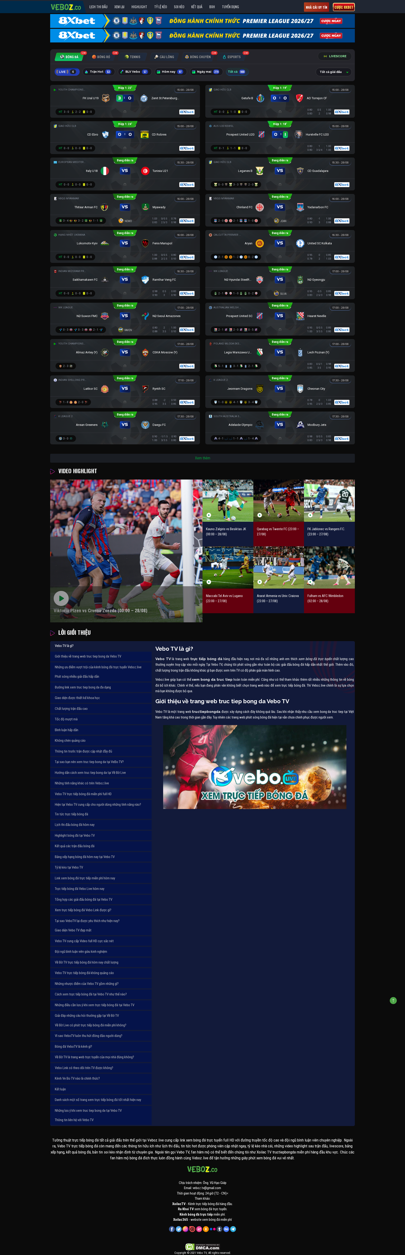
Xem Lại (119, 6)
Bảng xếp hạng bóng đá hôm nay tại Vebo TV (85, 857)
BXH (212, 6)
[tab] (69, 56)
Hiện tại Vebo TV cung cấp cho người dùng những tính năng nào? (98, 804)
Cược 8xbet (343, 7)
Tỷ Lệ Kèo (160, 6)
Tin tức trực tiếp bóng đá (71, 814)
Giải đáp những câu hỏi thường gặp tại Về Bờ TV (87, 1015)
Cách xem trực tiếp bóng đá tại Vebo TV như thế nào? (91, 994)
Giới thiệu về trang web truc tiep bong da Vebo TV (88, 656)
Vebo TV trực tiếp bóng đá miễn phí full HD (83, 794)
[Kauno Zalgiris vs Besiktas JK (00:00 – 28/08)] (227, 501)
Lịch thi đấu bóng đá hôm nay (74, 825)
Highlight (139, 6)
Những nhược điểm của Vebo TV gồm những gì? (87, 984)
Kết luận (60, 1089)
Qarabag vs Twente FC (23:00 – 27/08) (278, 532)
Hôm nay (172, 72)
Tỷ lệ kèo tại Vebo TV (69, 867)
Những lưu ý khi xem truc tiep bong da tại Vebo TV (88, 1110)
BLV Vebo (135, 72)
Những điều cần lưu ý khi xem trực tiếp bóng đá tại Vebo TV (94, 1005)
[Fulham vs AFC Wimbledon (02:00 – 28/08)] (329, 567)
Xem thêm (202, 458)
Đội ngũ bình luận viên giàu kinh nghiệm (81, 951)
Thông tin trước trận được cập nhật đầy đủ (83, 751)
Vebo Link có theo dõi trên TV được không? (84, 1068)
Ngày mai (207, 72)
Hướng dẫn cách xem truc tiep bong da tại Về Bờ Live (90, 773)
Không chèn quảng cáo (70, 740)
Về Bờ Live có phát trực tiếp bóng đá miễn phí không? (90, 1025)
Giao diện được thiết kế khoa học (77, 698)
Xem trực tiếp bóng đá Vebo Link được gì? (83, 910)
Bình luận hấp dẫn (66, 730)
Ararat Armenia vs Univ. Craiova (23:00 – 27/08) (278, 598)
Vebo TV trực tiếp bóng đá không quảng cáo (84, 973)
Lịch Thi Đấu (98, 6)
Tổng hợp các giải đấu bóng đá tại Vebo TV (83, 899)
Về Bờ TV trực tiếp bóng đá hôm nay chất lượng (86, 962)
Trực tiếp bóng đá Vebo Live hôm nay (79, 889)
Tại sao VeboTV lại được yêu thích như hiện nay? (87, 921)
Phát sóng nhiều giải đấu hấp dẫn (77, 676)
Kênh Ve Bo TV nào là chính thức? (77, 1078)
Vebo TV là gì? (64, 646)
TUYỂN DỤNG (230, 6)
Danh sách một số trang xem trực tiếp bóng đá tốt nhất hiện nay (98, 1100)
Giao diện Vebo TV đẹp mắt (73, 930)
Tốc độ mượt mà (66, 719)
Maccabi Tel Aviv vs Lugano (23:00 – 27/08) (224, 598)
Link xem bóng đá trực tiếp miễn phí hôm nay (85, 878)
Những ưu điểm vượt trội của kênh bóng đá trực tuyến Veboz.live (98, 667)
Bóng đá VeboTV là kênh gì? (73, 1046)
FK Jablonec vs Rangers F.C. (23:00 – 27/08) (326, 532)
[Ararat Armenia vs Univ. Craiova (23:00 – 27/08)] (278, 567)
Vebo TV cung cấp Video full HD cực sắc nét (84, 941)
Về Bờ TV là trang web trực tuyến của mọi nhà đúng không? (94, 1057)
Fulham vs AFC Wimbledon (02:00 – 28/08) (325, 598)
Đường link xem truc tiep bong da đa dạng (83, 687)
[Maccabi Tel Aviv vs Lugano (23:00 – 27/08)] (227, 567)
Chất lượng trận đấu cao (71, 709)
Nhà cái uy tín (316, 7)
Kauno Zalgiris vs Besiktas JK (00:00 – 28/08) (226, 532)
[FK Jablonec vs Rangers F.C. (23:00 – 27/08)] (329, 501)
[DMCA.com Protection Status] (202, 1246)
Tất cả (236, 72)
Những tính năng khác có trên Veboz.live (82, 783)
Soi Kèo (179, 6)
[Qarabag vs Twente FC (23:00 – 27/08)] (278, 501)
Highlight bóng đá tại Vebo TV (75, 835)
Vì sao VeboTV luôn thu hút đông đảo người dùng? (88, 1036)
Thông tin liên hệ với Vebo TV (74, 1120)
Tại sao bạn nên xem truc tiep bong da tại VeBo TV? (89, 762)
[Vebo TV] (66, 6)
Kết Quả (196, 6)
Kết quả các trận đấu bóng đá (74, 846)
